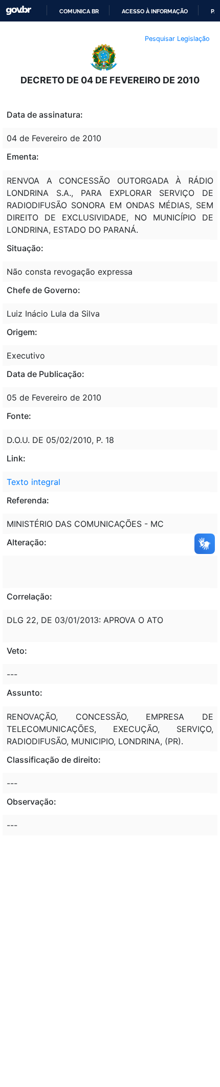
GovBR (18, 10)
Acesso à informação (155, 11)
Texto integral (33, 482)
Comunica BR (79, 11)
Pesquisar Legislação (177, 38)
